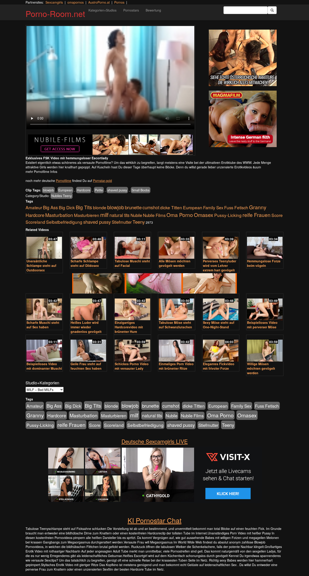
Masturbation (59, 215)
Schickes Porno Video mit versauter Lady (132, 366)
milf (104, 215)
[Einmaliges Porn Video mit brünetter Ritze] (176, 349)
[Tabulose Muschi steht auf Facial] (132, 246)
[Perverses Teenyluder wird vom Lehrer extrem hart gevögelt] (220, 246)
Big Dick (67, 207)
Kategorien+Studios (102, 10)
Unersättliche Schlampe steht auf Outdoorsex (41, 265)
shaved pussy (117, 190)
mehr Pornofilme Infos (41, 171)
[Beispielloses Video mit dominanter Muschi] (44, 349)
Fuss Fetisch (236, 207)
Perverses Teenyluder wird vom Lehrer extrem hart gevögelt (219, 265)
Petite (99, 190)
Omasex (203, 215)
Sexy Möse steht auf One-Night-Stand (218, 324)
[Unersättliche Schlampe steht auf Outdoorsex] (44, 246)
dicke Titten (171, 207)
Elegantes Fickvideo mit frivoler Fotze (218, 366)
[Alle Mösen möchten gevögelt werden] (176, 246)
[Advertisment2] (242, 119)
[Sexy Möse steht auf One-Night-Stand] (220, 307)
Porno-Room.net (55, 13)
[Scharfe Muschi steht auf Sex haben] (44, 307)
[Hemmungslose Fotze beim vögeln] (265, 246)
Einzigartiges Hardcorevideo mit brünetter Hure (129, 327)
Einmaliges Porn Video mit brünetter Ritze (176, 366)
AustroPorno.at (99, 2)
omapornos (75, 2)
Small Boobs (141, 190)
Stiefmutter (122, 222)
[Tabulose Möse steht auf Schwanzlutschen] (176, 307)
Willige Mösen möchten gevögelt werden (261, 368)
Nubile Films (154, 215)
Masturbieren (86, 215)
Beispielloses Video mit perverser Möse (262, 324)
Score (277, 215)
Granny (257, 207)
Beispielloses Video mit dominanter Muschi (44, 366)
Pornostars (131, 10)
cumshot (151, 207)
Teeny (139, 221)
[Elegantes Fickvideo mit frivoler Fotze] (220, 349)
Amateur (34, 207)
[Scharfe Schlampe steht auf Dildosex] (88, 246)
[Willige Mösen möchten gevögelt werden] (265, 349)
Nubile (136, 215)
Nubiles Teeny (61, 195)
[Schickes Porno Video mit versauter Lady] (132, 349)
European (65, 190)
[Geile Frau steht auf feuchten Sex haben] (88, 349)
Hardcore (83, 190)
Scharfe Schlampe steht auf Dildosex (85, 263)
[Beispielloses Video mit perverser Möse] (265, 307)
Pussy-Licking (228, 215)
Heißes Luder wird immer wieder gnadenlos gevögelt (86, 327)
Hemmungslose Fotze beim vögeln (263, 263)
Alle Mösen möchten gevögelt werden (174, 263)
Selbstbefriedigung (64, 222)
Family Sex (213, 207)
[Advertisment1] (242, 58)
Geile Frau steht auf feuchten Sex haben (86, 366)
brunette (133, 207)
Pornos (119, 2)
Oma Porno (179, 214)
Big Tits (84, 207)
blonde (99, 207)
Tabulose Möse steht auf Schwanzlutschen (175, 324)
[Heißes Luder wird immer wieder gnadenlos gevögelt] (88, 307)
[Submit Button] (272, 10)
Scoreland (35, 222)
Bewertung (153, 10)
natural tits (119, 215)
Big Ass (50, 207)
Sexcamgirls (54, 2)
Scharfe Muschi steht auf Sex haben (42, 324)
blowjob (48, 190)
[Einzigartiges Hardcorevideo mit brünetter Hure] (132, 307)
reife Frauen (256, 214)
